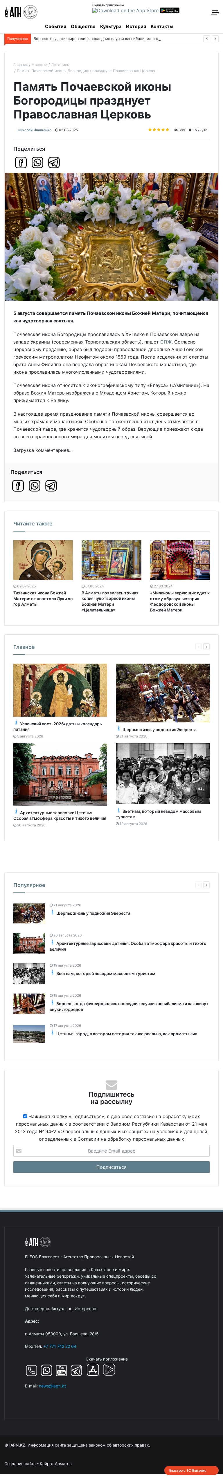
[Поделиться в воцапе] (37, 162)
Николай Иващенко (34, 130)
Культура (110, 26)
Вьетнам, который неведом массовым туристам (105, 973)
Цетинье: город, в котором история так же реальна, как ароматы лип (126, 1033)
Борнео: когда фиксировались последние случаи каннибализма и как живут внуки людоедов (120, 38)
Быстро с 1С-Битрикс (187, 1470)
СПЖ (166, 342)
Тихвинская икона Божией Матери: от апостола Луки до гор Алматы (43, 598)
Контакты (162, 26)
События (55, 26)
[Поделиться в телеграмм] (54, 162)
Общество (83, 26)
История (136, 26)
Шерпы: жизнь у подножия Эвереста (160, 729)
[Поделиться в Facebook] (20, 162)
